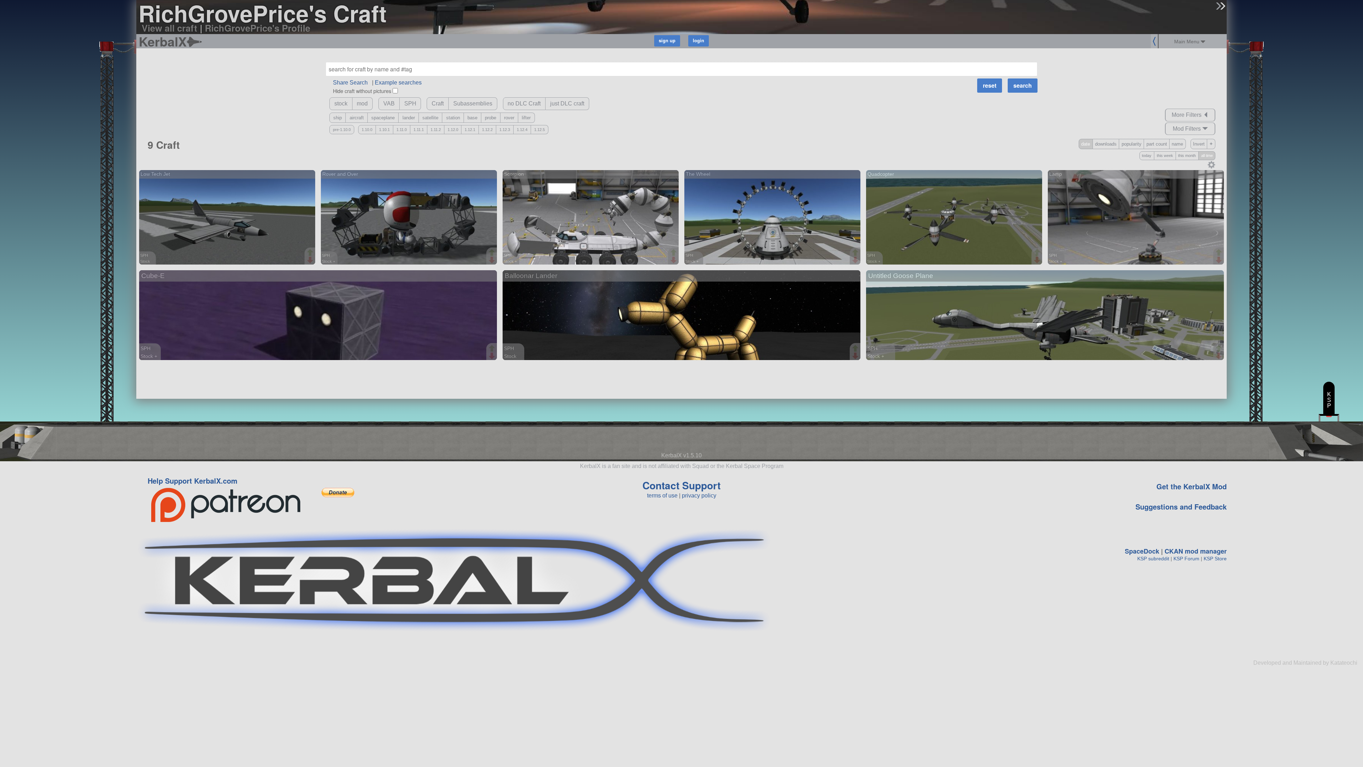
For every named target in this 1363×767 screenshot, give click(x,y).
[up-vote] (311, 253)
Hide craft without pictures (362, 90)
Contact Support (681, 485)
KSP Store (1215, 558)
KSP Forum (1186, 558)
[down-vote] (311, 260)
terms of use (662, 496)
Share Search (350, 83)
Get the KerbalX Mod (1191, 486)
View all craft (169, 27)
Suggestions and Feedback (1181, 506)
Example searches (398, 83)
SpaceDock (1142, 551)
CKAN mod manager (1196, 551)
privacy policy (699, 496)
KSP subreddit (1153, 558)
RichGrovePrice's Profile (257, 27)
